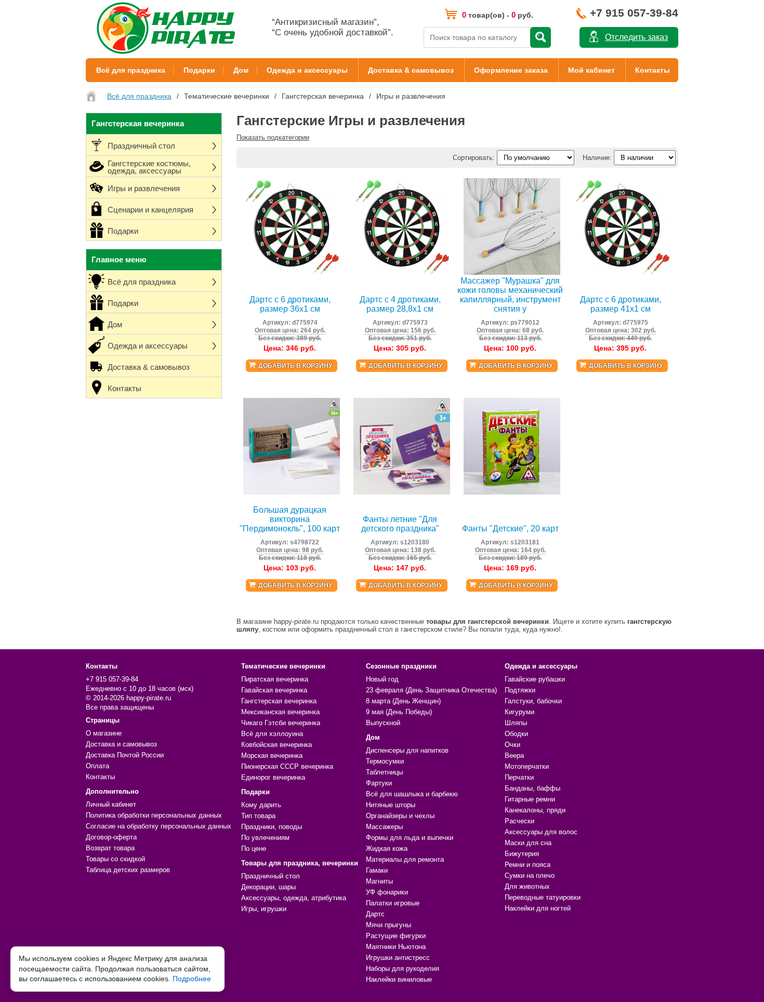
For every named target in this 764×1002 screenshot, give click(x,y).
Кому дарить (261, 805)
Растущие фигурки (396, 936)
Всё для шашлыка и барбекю (412, 794)
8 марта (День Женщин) (403, 701)
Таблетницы (384, 772)
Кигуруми (519, 712)
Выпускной (383, 723)
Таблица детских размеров (128, 870)
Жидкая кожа (386, 848)
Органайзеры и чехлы (400, 816)
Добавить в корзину (295, 365)
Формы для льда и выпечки (409, 837)
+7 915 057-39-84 (634, 13)
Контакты (652, 70)
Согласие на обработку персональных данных (158, 826)
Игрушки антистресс (398, 957)
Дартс (375, 914)
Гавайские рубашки (535, 679)
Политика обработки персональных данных (154, 815)
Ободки (516, 734)
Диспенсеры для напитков (407, 750)
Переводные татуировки (543, 897)
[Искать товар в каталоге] (540, 37)
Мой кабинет (591, 70)
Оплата (97, 766)
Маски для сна (528, 843)
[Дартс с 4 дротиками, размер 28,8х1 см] (401, 272)
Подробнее (192, 978)
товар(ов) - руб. (497, 14)
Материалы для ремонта (405, 859)
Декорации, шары (268, 887)
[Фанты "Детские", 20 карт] (512, 492)
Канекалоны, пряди (535, 810)
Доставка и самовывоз (121, 744)
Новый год (382, 679)
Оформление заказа (511, 70)
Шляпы (516, 723)
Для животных (527, 886)
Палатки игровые (392, 903)
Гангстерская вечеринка (279, 701)
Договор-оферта (111, 837)
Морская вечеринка (271, 755)
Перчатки (519, 777)
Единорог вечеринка (273, 777)
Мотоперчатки (527, 766)
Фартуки (379, 783)
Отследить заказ (636, 37)
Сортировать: (474, 158)
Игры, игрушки (263, 909)
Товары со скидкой (115, 859)
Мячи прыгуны (388, 925)
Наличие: (597, 158)
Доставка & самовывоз (411, 70)
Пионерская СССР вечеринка (287, 766)
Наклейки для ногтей (538, 908)
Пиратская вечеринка (274, 679)
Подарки (199, 70)
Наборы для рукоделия (402, 968)
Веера (514, 755)
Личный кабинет (111, 804)
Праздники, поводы (271, 827)
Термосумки (385, 761)
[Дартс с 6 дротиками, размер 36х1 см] (291, 272)
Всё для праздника (130, 70)
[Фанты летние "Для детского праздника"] (401, 492)
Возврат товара (110, 848)
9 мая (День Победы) (399, 712)
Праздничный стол (270, 876)
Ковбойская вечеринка (276, 745)
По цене (253, 848)
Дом (240, 70)
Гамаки (377, 870)
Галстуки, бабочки (533, 701)
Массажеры (384, 827)
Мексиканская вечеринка (280, 712)
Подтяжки (520, 690)
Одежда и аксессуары (307, 70)
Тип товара (258, 816)
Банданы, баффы (532, 788)
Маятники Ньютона (396, 947)
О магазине (104, 733)
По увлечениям (265, 837)
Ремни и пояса (527, 865)
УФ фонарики (387, 892)
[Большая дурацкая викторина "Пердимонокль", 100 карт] (291, 492)
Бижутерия (522, 854)
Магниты (379, 881)
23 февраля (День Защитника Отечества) (431, 690)
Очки (512, 745)
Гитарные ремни (530, 799)
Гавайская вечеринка (274, 690)
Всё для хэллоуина (272, 734)
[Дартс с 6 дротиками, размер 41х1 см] (622, 272)
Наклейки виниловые (399, 979)
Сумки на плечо (530, 875)
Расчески (519, 821)
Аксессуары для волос (541, 832)
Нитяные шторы (390, 805)
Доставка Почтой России (125, 755)
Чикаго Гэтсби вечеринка (280, 723)
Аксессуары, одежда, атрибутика (293, 898)
